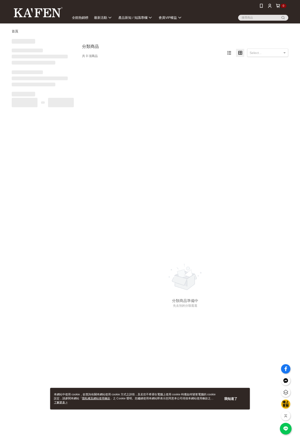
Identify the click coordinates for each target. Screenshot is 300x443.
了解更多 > (61, 402)
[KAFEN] (38, 12)
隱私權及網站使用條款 (96, 398)
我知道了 (230, 399)
